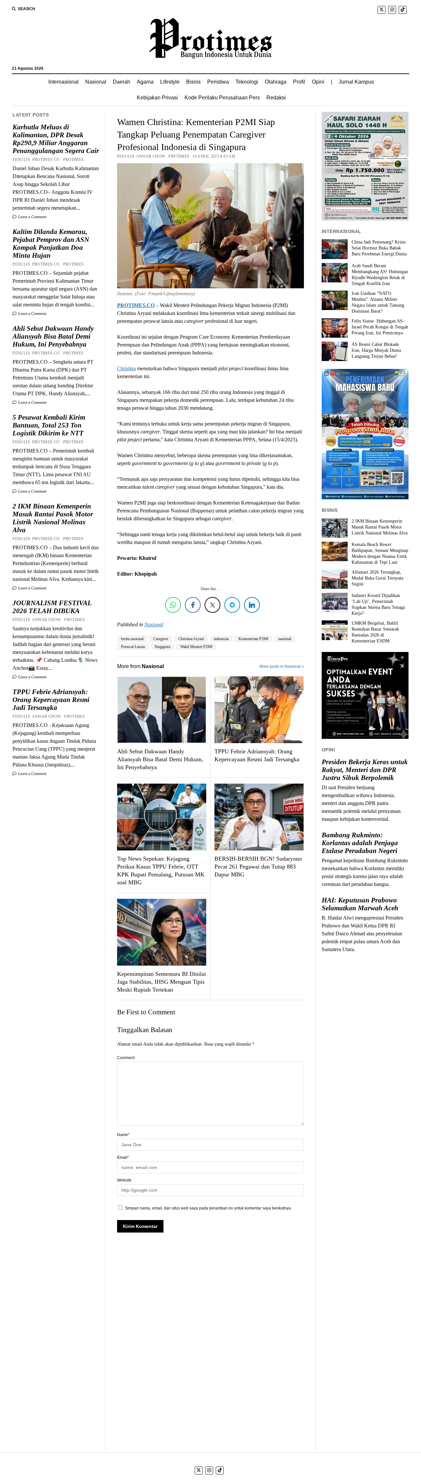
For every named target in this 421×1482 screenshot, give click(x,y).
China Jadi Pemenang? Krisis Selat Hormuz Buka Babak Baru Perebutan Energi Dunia (379, 248)
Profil (299, 82)
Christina (126, 368)
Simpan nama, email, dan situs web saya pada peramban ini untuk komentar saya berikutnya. (208, 1208)
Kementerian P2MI (253, 639)
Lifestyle (170, 82)
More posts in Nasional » (282, 666)
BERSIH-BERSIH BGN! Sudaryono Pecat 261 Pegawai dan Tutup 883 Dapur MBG (258, 866)
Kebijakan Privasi (157, 97)
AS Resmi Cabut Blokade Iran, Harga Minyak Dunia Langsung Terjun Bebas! (376, 350)
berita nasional (132, 639)
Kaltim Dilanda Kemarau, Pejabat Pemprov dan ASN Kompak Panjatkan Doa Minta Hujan (50, 243)
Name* (123, 1134)
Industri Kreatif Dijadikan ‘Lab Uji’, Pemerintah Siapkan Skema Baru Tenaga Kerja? (378, 604)
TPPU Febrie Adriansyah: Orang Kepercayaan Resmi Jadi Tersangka (50, 700)
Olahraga (275, 82)
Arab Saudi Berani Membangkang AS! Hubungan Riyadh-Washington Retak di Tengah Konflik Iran (380, 274)
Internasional (63, 82)
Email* (123, 1157)
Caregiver (160, 639)
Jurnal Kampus (356, 82)
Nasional (95, 82)
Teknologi (246, 82)
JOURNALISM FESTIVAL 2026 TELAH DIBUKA (51, 607)
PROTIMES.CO (136, 305)
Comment (126, 1057)
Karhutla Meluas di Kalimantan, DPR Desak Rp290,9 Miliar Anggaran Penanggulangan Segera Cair (55, 139)
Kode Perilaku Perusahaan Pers (222, 97)
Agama (145, 82)
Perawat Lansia (133, 646)
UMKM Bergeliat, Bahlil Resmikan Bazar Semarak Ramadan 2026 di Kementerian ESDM (375, 632)
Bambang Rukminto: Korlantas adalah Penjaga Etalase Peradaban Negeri (360, 843)
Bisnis (193, 82)
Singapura (162, 646)
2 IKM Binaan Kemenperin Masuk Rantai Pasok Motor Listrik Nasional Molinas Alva (52, 518)
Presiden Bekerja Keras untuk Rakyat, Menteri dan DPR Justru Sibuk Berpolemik (365, 770)
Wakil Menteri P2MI (196, 646)
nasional (284, 639)
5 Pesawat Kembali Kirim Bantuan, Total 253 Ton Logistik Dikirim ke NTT (48, 425)
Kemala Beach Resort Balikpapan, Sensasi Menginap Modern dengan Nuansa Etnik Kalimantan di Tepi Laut (380, 553)
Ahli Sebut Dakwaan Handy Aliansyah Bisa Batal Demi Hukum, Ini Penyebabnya (53, 336)
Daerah (121, 82)
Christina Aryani (191, 639)
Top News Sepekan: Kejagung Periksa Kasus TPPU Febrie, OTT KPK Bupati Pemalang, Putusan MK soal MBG (161, 870)
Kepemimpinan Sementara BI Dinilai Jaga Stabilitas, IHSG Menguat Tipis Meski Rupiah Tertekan (161, 982)
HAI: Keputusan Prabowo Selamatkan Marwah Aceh (360, 904)
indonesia (221, 639)
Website (124, 1180)
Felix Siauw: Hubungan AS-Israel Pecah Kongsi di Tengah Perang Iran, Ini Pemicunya (380, 327)
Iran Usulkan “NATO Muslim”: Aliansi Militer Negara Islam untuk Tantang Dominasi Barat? (378, 302)
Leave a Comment (31, 217)
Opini (318, 82)
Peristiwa (218, 82)
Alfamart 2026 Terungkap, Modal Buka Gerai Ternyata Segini (377, 578)
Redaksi (276, 97)
